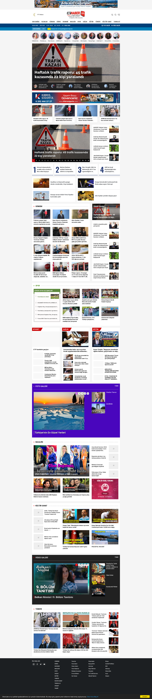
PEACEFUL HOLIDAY (98, 546)
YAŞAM (56, 688)
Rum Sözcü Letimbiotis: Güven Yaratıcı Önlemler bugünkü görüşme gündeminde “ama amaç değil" (60, 222)
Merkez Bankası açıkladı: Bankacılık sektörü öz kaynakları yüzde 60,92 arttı (66, 170)
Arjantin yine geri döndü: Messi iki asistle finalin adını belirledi (89, 302)
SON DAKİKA (35, 21)
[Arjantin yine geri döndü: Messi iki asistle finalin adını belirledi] (90, 293)
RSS (106, 666)
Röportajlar (91, 661)
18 (82, 160)
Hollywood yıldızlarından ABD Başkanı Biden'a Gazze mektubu (45, 496)
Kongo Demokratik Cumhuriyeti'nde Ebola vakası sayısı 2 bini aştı (106, 183)
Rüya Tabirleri (92, 668)
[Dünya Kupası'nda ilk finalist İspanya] (109, 293)
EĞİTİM (91, 21)
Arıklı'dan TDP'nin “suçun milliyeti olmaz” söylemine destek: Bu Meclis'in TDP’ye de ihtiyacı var (61, 240)
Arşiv (106, 673)
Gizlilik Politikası (109, 663)
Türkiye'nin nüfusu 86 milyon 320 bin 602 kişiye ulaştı (75, 651)
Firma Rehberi (75, 673)
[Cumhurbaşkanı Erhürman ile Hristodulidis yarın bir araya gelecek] (61, 249)
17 (80, 160)
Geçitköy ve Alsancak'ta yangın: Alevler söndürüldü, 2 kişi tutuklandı (61, 183)
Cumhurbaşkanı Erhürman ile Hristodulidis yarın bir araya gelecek (61, 257)
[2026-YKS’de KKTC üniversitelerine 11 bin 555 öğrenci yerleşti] (80, 249)
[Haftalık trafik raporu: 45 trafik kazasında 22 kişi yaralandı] (61, 141)
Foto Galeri (74, 663)
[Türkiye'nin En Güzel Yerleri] (59, 411)
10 (59, 160)
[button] (35, 412)
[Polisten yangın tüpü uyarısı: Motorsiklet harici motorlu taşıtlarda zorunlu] (42, 214)
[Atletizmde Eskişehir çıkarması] (109, 311)
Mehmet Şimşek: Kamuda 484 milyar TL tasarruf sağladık (75, 629)
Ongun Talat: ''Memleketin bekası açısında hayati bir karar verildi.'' (76, 526)
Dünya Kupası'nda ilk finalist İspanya (107, 301)
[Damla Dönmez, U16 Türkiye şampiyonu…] (90, 311)
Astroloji (91, 666)
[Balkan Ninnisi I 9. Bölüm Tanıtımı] (61, 579)
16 (77, 160)
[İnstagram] (33, 664)
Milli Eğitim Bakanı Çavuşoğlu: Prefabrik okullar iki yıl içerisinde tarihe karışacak (60, 275)
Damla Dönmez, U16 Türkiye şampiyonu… (88, 318)
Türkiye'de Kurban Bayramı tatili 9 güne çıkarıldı (75, 547)
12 (65, 160)
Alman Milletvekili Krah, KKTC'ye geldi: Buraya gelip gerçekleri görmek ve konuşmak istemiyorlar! (80, 240)
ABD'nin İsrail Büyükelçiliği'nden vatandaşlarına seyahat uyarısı (110, 170)
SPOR (79, 21)
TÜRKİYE (97, 21)
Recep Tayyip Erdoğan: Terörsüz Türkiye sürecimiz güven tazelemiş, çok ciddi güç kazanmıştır (41, 240)
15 (74, 160)
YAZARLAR (44, 21)
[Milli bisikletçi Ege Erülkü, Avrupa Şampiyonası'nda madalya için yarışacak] (71, 311)
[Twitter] (40, 664)
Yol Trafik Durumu (93, 673)
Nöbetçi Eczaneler (76, 671)
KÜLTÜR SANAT (107, 21)
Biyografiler (92, 663)
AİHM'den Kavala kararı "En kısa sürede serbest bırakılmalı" (46, 629)
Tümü (116, 386)
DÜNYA (59, 21)
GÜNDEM (52, 21)
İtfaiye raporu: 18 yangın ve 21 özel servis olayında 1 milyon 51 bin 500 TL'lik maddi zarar (80, 275)
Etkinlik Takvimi (92, 676)
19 (85, 160)
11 (62, 160)
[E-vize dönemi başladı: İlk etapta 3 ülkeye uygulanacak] (42, 249)
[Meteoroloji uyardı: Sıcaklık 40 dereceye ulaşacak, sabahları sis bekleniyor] (42, 266)
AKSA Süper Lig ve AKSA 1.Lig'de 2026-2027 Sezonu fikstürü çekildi (70, 302)
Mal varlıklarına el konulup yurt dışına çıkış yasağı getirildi (76, 496)
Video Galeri (75, 666)
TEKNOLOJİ (117, 21)
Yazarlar (74, 661)
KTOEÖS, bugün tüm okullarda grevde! (62, 29)
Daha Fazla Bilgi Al (92, 697)
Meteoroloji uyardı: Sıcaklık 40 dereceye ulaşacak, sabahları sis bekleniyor (41, 275)
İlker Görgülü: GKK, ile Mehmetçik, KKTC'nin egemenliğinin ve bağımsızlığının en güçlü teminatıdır (89, 170)
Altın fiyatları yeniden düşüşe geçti (106, 196)
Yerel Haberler (75, 668)
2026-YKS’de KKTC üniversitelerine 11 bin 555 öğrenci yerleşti (79, 257)
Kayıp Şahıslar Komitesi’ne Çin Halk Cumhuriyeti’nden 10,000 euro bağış (103, 526)
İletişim (107, 676)
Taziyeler (91, 671)
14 (71, 160)
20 (88, 160)
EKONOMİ (65, 21)
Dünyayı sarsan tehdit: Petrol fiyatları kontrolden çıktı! (61, 196)
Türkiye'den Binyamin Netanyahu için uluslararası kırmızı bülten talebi (45, 651)
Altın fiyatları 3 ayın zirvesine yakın (78, 221)
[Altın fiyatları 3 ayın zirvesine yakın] (80, 214)
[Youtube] (44, 664)
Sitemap (107, 668)
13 (68, 160)
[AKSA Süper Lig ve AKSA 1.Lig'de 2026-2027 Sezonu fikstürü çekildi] (71, 293)
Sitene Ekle (108, 671)
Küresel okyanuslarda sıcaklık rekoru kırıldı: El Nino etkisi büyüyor (44, 169)
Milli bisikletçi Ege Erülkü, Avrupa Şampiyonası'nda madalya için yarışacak (70, 319)
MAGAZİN (73, 21)
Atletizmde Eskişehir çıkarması (107, 318)
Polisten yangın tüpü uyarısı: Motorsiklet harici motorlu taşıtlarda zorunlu (42, 222)
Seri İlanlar (74, 676)
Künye (107, 661)
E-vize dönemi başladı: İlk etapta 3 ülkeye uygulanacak (41, 257)
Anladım (144, 696)
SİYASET (57, 685)
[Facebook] (37, 664)
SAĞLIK (85, 21)
